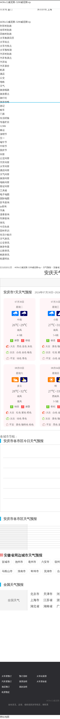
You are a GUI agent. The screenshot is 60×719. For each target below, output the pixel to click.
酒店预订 (6, 687)
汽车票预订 (7, 681)
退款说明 (23, 687)
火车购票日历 (7, 38)
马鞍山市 (7, 571)
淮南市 (22, 571)
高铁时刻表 (6, 34)
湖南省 (48, 606)
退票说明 (23, 681)
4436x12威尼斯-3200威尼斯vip (15, 2)
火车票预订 (7, 676)
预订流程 (23, 676)
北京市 (34, 594)
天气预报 (47, 267)
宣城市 (6, 561)
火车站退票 (42, 676)
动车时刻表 (6, 30)
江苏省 (48, 600)
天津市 (48, 594)
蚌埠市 (35, 571)
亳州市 (32, 561)
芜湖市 (48, 571)
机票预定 (6, 692)
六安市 (45, 561)
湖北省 (34, 606)
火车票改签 (42, 681)
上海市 (34, 600)
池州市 (19, 561)
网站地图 (4, 717)
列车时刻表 (6, 26)
